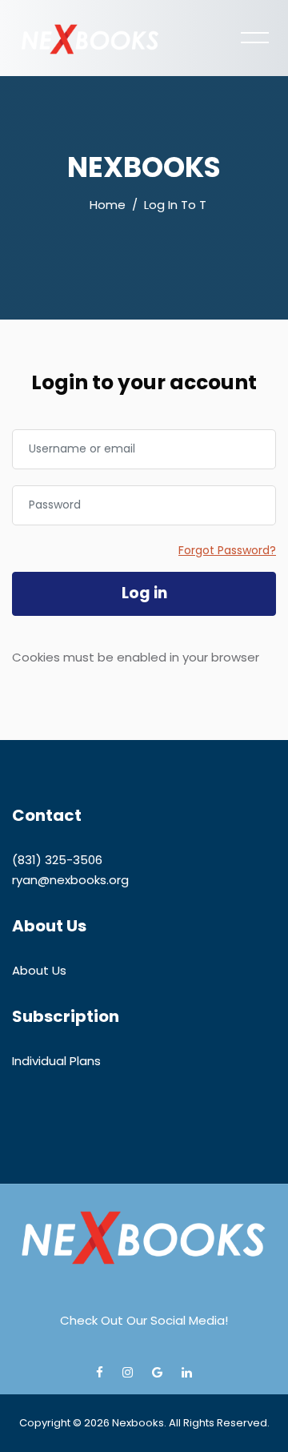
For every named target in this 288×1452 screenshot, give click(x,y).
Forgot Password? (227, 550)
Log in (144, 593)
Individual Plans (56, 1060)
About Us (39, 970)
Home (108, 204)
